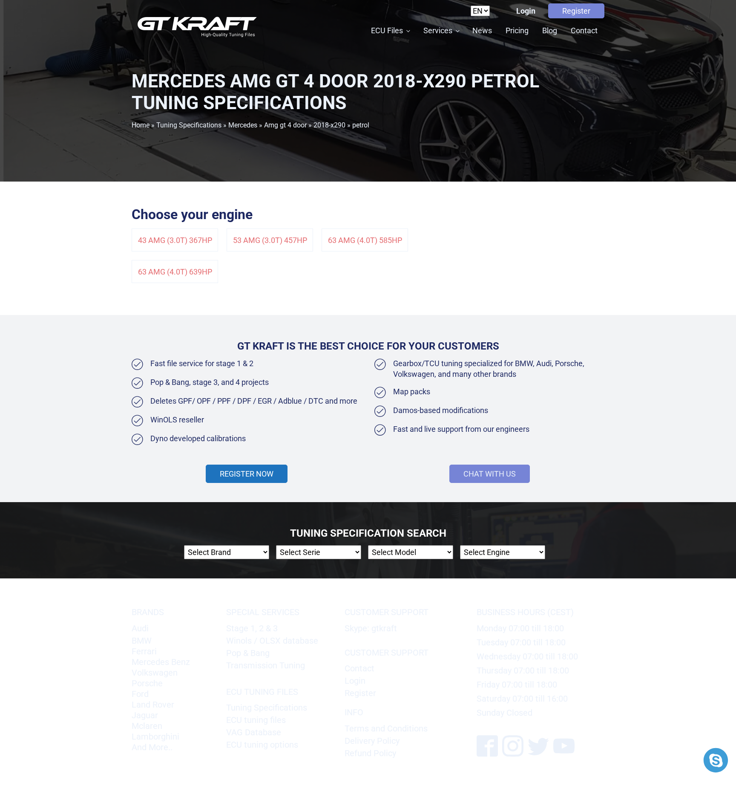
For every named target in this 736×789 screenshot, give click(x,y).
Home (141, 125)
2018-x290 (329, 125)
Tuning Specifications (188, 125)
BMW (142, 641)
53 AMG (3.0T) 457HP (270, 240)
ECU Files (387, 30)
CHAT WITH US (489, 473)
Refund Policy (370, 753)
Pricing (517, 30)
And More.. (152, 747)
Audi (140, 628)
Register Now (246, 473)
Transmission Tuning (265, 665)
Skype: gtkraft (371, 628)
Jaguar (145, 715)
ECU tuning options (262, 745)
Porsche (147, 683)
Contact (584, 30)
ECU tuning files (256, 720)
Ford (140, 694)
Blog (549, 30)
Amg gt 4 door (285, 125)
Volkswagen (155, 673)
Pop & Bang (248, 653)
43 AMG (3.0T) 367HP (175, 240)
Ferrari (144, 651)
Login (525, 10)
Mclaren (147, 726)
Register (576, 10)
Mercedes (242, 125)
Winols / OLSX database (272, 641)
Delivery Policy (372, 741)
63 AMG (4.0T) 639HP (175, 271)
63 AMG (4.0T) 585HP (365, 240)
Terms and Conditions (386, 728)
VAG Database (253, 732)
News (482, 30)
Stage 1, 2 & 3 (252, 628)
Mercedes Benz (161, 662)
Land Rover (153, 704)
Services (437, 30)
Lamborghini (155, 736)
